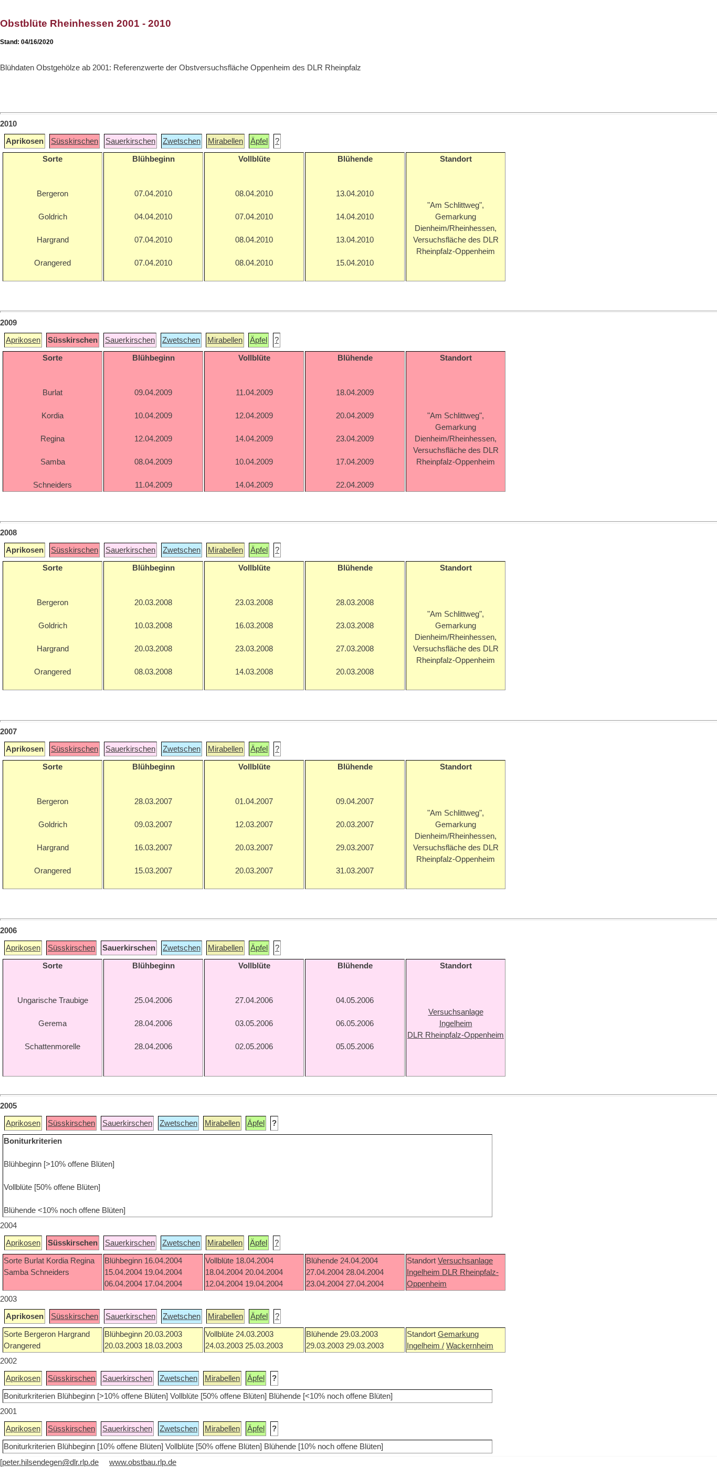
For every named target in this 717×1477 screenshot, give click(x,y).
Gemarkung (458, 1334)
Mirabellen (225, 141)
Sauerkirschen (130, 141)
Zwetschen (182, 141)
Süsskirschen (74, 141)
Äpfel (259, 141)
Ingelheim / (425, 1346)
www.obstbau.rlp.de (142, 1462)
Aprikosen (23, 340)
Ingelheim (424, 1272)
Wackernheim (469, 1346)
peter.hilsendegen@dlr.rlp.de (50, 1462)
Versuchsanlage (465, 1261)
